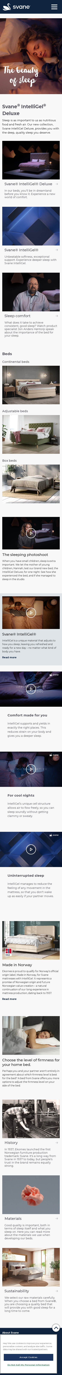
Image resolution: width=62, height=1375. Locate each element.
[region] (28, 1353)
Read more (9, 657)
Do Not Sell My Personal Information (29, 1365)
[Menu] (54, 6)
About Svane (10, 1332)
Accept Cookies (28, 1357)
